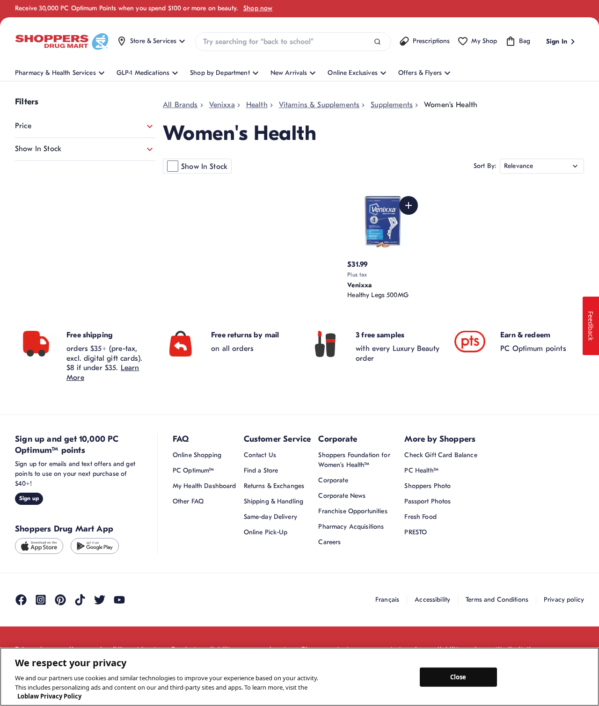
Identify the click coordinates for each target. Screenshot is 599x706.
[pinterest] (60, 600)
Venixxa (222, 105)
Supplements (392, 105)
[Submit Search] (377, 41)
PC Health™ (421, 470)
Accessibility (432, 600)
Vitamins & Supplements (319, 105)
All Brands (180, 105)
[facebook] (21, 600)
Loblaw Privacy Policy (49, 696)
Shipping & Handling (274, 501)
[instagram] (41, 600)
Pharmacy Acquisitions (351, 527)
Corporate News (341, 496)
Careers (329, 542)
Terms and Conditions (497, 600)
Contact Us (260, 455)
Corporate (333, 480)
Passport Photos (427, 501)
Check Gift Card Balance (440, 455)
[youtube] (119, 600)
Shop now (257, 8)
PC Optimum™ (193, 470)
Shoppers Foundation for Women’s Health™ (354, 460)
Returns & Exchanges (274, 486)
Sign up (29, 498)
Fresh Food (420, 517)
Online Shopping (197, 455)
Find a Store (261, 470)
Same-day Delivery (270, 517)
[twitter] (100, 600)
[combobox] (293, 41)
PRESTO (415, 532)
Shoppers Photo (427, 486)
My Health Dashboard (204, 486)
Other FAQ (188, 501)
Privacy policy (564, 600)
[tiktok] (80, 600)
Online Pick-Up (266, 532)
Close (458, 676)
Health (257, 105)
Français (387, 600)
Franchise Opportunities (352, 511)
